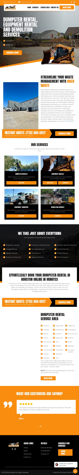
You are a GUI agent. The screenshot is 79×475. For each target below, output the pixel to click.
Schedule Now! (12, 52)
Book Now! (48, 378)
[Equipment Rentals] (58, 163)
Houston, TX (45, 454)
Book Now (67, 7)
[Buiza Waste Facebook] (71, 2)
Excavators (65, 183)
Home (29, 7)
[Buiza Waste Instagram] (74, 2)
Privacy (26, 448)
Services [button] (35, 7)
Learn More (21, 183)
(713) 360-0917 (11, 2)
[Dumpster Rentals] (21, 163)
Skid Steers (50, 183)
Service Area (45, 7)
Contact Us (55, 7)
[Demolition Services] (58, 196)
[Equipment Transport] (21, 196)
